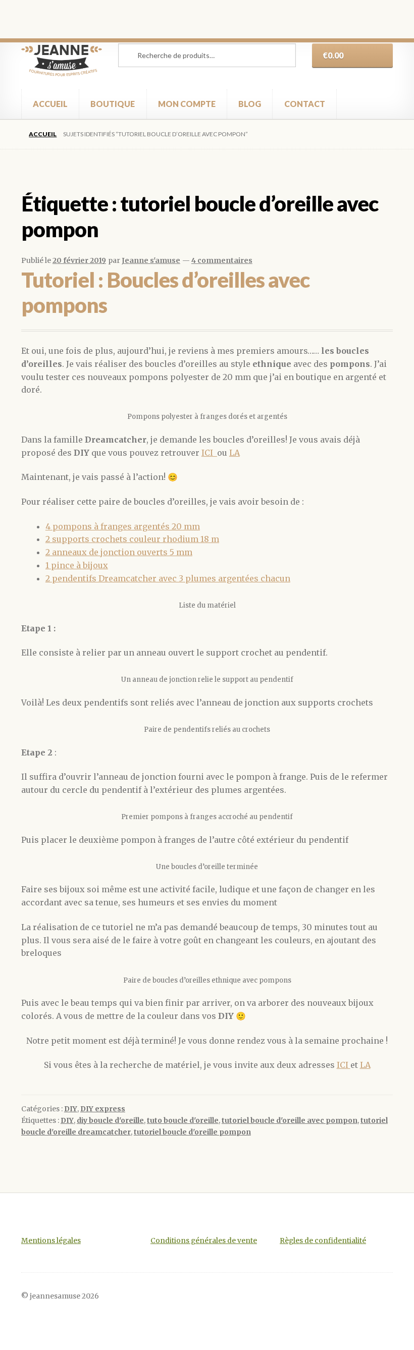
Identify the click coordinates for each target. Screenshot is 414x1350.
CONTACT (304, 104)
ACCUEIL (50, 104)
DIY (70, 1108)
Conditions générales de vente (203, 1240)
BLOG (249, 104)
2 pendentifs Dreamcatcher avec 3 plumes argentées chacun (167, 578)
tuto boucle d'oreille (183, 1120)
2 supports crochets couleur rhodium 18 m (132, 539)
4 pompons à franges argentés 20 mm (122, 526)
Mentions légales (51, 1240)
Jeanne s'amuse (151, 260)
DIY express (102, 1108)
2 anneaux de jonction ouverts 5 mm (118, 552)
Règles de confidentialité (323, 1240)
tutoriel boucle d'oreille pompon (192, 1132)
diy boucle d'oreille (110, 1120)
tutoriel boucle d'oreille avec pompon (289, 1120)
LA (234, 453)
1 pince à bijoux (76, 565)
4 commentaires (221, 260)
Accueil (43, 134)
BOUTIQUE (112, 104)
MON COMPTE (187, 104)
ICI (209, 453)
